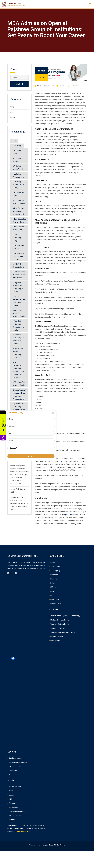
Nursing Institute (56, 636)
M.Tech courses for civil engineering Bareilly (18, 353)
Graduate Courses (16, 758)
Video (11, 799)
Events (12, 112)
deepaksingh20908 (47, 86)
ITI (10, 775)
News (12, 118)
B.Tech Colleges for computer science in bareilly (19, 211)
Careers (53, 562)
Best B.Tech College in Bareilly (19, 265)
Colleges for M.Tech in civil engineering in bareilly (18, 287)
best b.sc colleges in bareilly (19, 247)
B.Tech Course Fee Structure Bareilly (19, 220)
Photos (12, 803)
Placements (54, 579)
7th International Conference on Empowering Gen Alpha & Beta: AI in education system (19, 504)
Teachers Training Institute (60, 624)
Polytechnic (13, 771)
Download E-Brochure (17, 811)
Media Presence (15, 787)
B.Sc (14, 141)
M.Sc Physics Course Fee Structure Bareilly (19, 313)
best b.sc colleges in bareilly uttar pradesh (19, 256)
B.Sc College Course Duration (18, 175)
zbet (63, 109)
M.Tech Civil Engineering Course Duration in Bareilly (19, 325)
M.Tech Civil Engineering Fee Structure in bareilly (18, 339)
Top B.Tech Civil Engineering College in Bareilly (19, 407)
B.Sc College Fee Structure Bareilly (19, 201)
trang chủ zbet (67, 515)
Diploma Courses (56, 604)
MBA (52, 591)
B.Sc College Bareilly (17, 152)
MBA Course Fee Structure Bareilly (19, 383)
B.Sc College (17, 146)
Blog (12, 107)
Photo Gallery (14, 807)
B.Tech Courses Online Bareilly (18, 228)
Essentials (54, 575)
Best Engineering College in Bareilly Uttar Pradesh (19, 275)
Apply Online (55, 566)
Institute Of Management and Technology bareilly (19, 301)
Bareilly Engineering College (17, 238)
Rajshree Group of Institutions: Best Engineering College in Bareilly (19, 394)
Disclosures (54, 600)
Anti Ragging (55, 571)
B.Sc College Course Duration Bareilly (18, 185)
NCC (52, 595)
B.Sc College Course (17, 159)
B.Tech (52, 583)
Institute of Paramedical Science (62, 632)
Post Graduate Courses (18, 762)
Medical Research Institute (60, 620)
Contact (12, 820)
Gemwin (10, 746)
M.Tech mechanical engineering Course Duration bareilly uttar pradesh (18, 369)
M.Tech (53, 587)
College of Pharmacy (58, 628)
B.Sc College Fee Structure (19, 194)
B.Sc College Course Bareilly (18, 167)
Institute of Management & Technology (65, 616)
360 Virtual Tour (15, 816)
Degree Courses (15, 766)
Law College (55, 641)
